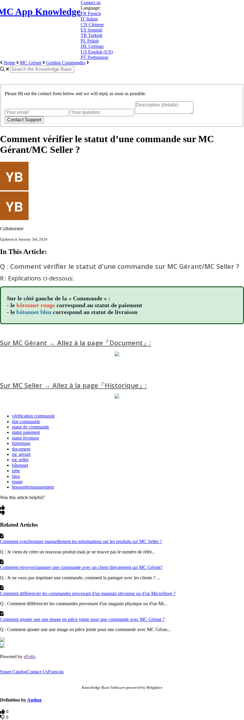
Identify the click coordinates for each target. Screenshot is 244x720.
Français (56, 671)
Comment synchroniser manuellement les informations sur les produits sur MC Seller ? (81, 541)
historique (21, 443)
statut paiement (26, 432)
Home (9, 62)
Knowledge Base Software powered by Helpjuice (122, 687)
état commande (26, 421)
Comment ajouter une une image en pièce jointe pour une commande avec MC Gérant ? (82, 619)
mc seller (20, 459)
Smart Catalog (13, 671)
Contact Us (37, 671)
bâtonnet (20, 465)
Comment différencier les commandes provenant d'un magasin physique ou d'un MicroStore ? (88, 593)
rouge (17, 481)
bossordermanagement (33, 487)
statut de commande (30, 426)
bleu (16, 476)
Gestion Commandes (65, 62)
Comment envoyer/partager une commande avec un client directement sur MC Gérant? (81, 567)
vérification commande (33, 415)
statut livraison (25, 437)
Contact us (91, 2)
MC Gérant (30, 62)
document (21, 448)
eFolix (30, 656)
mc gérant (21, 454)
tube (16, 470)
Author (34, 699)
